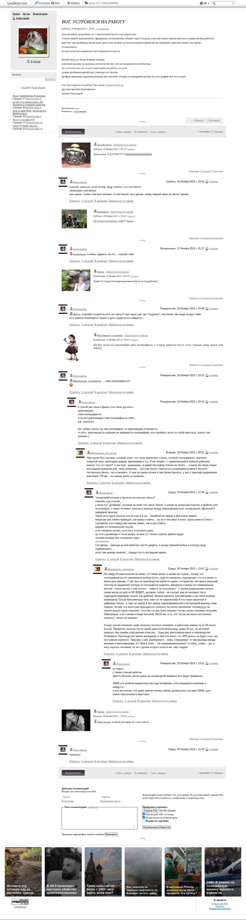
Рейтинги (75, 3)
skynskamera (104, 144)
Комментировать (73, 131)
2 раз (77, 108)
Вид (206, 3)
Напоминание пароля (110, 801)
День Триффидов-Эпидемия (29, 96)
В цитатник (217, 170)
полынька (103, 211)
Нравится (199, 120)
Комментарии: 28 (34, 129)
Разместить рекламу (220, 908)
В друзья (36, 61)
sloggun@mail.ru (114, 84)
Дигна (100, 271)
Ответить (194, 170)
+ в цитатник (102, 28)
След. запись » (158, 131)
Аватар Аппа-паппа (32, 41)
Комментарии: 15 (34, 122)
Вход (57, 3)
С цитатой (205, 170)
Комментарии (40, 14)
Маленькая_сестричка (110, 335)
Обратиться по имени (120, 201)
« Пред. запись (123, 131)
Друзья (26, 14)
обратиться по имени (124, 144)
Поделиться (214, 120)
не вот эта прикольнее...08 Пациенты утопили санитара (29, 103)
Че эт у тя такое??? (24, 120)
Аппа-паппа (14, 18)
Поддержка (201, 3)
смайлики (93, 807)
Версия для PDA (220, 903)
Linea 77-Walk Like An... (26, 126)
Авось (92, 3)
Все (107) (50, 79)
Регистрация (44, 3)
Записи (16, 14)
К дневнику (141, 131)
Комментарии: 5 (33, 99)
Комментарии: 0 (33, 116)
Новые (218, 131)
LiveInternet (18, 4)
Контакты (219, 906)
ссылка (131, 149)
